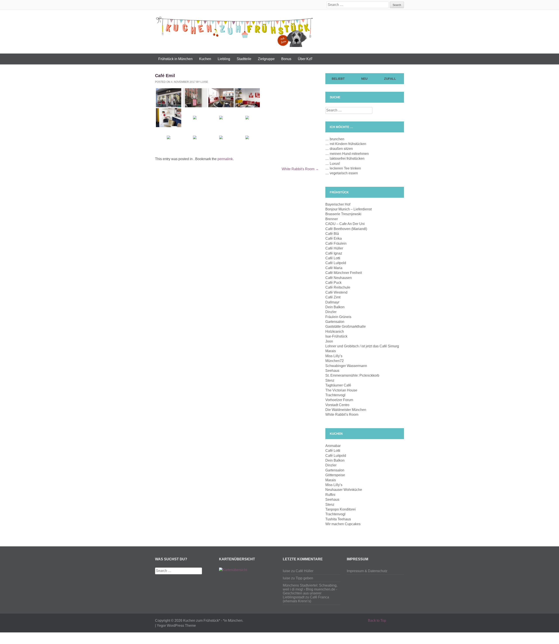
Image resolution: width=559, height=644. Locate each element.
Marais (330, 351)
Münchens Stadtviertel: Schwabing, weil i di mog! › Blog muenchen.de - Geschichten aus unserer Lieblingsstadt (310, 591)
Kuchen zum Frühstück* (201, 620)
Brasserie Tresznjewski (343, 214)
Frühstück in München (175, 59)
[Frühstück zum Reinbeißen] (247, 137)
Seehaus (332, 370)
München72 (334, 361)
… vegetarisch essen (341, 173)
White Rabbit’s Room (341, 414)
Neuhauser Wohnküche (343, 490)
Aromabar (333, 446)
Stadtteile (244, 59)
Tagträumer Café (338, 385)
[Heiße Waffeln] (194, 117)
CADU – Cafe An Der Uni (345, 224)
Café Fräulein (336, 243)
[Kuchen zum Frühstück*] (234, 30)
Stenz (329, 380)
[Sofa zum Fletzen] (247, 97)
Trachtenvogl (335, 395)
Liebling (224, 59)
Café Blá (332, 233)
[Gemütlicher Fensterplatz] (221, 97)
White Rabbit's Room (300, 169)
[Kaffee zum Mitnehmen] (168, 137)
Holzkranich (334, 331)
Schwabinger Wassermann (346, 366)
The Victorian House (341, 390)
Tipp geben (304, 578)
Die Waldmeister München (345, 410)
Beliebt (338, 78)
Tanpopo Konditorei (340, 509)
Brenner (331, 219)
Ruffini (330, 495)
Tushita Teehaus (338, 519)
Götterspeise (335, 475)
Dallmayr (332, 302)
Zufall (390, 78)
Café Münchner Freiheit (343, 273)
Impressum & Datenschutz (367, 571)
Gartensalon (334, 322)
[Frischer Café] (194, 137)
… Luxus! (332, 163)
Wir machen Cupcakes (343, 524)
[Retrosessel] (168, 117)
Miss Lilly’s (333, 356)
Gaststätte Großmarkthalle (345, 326)
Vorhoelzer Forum (339, 400)
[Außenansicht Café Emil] (168, 97)
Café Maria (333, 268)
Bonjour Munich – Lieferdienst (348, 209)
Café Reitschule (337, 287)
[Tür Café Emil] (194, 97)
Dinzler (330, 312)
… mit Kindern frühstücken (345, 144)
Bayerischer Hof (337, 204)
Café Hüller (334, 248)
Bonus (286, 59)
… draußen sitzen (339, 149)
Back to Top (377, 620)
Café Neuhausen (338, 278)
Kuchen (205, 59)
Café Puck (333, 282)
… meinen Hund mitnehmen (347, 154)
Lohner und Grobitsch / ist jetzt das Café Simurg (362, 346)
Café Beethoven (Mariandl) (346, 229)
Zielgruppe (266, 59)
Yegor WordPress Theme (176, 625)
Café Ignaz (333, 253)
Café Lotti (332, 258)
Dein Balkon (335, 307)
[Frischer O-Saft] (221, 117)
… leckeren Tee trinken (343, 168)
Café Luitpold (335, 263)
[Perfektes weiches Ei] (221, 137)
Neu (364, 78)
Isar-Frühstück (336, 336)
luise (204, 81)
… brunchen (334, 139)
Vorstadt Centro (337, 405)
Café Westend (336, 292)
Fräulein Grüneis (338, 317)
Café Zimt (332, 297)
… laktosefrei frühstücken (344, 158)
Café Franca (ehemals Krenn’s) (306, 599)
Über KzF (305, 59)
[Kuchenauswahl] (247, 117)
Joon (329, 341)
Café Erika (333, 238)
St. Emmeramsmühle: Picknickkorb (352, 375)
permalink (225, 159)
